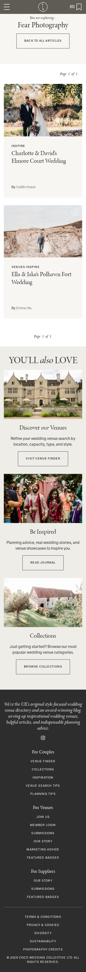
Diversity (43, 933)
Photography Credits (43, 949)
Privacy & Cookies (43, 925)
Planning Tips (43, 794)
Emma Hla (24, 308)
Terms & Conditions (43, 917)
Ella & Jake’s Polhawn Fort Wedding (41, 278)
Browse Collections (43, 666)
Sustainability (43, 941)
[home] (43, 7)
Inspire (18, 146)
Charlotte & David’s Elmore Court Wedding (38, 157)
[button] (7, 7)
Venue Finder (43, 761)
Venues (18, 267)
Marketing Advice (43, 849)
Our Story (43, 841)
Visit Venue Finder (43, 458)
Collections (43, 769)
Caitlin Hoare (26, 187)
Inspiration (42, 777)
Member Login (43, 825)
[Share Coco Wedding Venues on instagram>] (43, 738)
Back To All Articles (43, 41)
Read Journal (42, 562)
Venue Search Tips (43, 786)
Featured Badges (43, 857)
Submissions (42, 833)
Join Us (43, 817)
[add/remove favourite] (74, 91)
